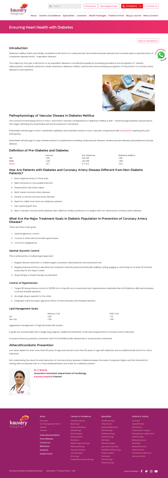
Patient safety (138, 437)
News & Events (150, 15)
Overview (44, 420)
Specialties (106, 416)
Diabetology (76, 430)
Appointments (138, 424)
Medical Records (139, 446)
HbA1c (12, 163)
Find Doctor (90, 6)
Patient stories (138, 450)
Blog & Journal (133, 15)
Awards (43, 427)
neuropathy (125, 130)
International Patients (50, 435)
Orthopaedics (77, 437)
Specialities (68, 15)
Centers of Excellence (50, 15)
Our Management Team (50, 424)
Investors (44, 450)
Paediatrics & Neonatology (82, 459)
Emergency (131, 6)
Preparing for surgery (141, 430)
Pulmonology (107, 459)
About (34, 15)
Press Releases (46, 438)
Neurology (75, 424)
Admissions (137, 427)
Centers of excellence (81, 416)
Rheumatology (107, 462)
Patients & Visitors (140, 416)
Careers (43, 430)
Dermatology (107, 430)
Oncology (75, 456)
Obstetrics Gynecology (111, 450)
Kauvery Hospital (43, 376)
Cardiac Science (78, 420)
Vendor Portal (46, 453)
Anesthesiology (108, 420)
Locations (82, 15)
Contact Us (151, 6)
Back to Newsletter (148, 40)
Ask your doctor (138, 456)
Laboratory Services (109, 446)
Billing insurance (139, 440)
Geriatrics (75, 440)
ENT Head (105, 440)
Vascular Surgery (78, 450)
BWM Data (44, 446)
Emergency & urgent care (143, 433)
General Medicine (78, 427)
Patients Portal (116, 15)
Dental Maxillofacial (109, 427)
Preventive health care (141, 453)
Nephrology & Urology (80, 443)
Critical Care (106, 424)
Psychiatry (105, 456)
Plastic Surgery (107, 453)
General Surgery (108, 443)
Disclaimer (50, 471)
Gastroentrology (78, 446)
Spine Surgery (77, 433)
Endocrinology (107, 437)
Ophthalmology (108, 433)
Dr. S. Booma (40, 370)
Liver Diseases (77, 453)
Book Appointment (109, 6)
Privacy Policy (63, 471)
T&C (73, 471)
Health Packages (97, 15)
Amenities (136, 443)
